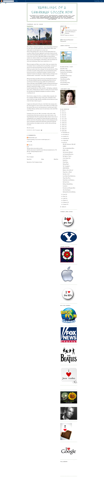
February (65, 202)
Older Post (56, 159)
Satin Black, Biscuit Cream (65, 75)
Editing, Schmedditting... (68, 184)
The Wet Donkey (63, 77)
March (64, 200)
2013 (63, 115)
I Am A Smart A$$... (67, 158)
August (64, 140)
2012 (63, 117)
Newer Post (29, 159)
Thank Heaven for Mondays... (69, 180)
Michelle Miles (31, 137)
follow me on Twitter (73, 47)
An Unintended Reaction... (68, 154)
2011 (63, 119)
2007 (63, 126)
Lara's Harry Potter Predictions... (69, 176)
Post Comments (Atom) (37, 162)
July (64, 142)
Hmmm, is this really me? (68, 170)
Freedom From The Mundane (66, 72)
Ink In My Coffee (63, 68)
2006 (63, 128)
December (65, 132)
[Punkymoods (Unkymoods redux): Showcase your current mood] (68, 41)
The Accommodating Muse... (69, 148)
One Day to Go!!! (66, 174)
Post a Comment (30, 156)
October (65, 136)
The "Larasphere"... (67, 166)
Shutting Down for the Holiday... (69, 192)
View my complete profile (67, 35)
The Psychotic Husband (68, 152)
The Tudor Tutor (63, 80)
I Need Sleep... (66, 162)
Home (42, 159)
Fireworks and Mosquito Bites (69, 188)
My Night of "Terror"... (67, 156)
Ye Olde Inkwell (63, 73)
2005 (63, 130)
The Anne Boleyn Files (65, 82)
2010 (63, 120)
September (65, 138)
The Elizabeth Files (64, 84)
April (64, 198)
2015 (63, 111)
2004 (63, 206)
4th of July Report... (67, 190)
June (64, 194)
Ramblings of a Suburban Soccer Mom (52, 10)
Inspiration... (65, 160)
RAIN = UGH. (65, 150)
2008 (63, 124)
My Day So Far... (66, 182)
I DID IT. (64, 146)
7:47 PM (29, 153)
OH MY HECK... (66, 168)
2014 (63, 113)
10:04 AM (29, 141)
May (64, 196)
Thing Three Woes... (67, 178)
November (65, 134)
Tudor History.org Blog (65, 79)
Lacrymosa (65, 186)
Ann (29, 144)
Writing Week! (66, 164)
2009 (63, 122)
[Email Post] (41, 130)
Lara (68, 27)
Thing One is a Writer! (67, 172)
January (65, 204)
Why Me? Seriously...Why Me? (69, 144)
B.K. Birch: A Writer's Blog (65, 70)
